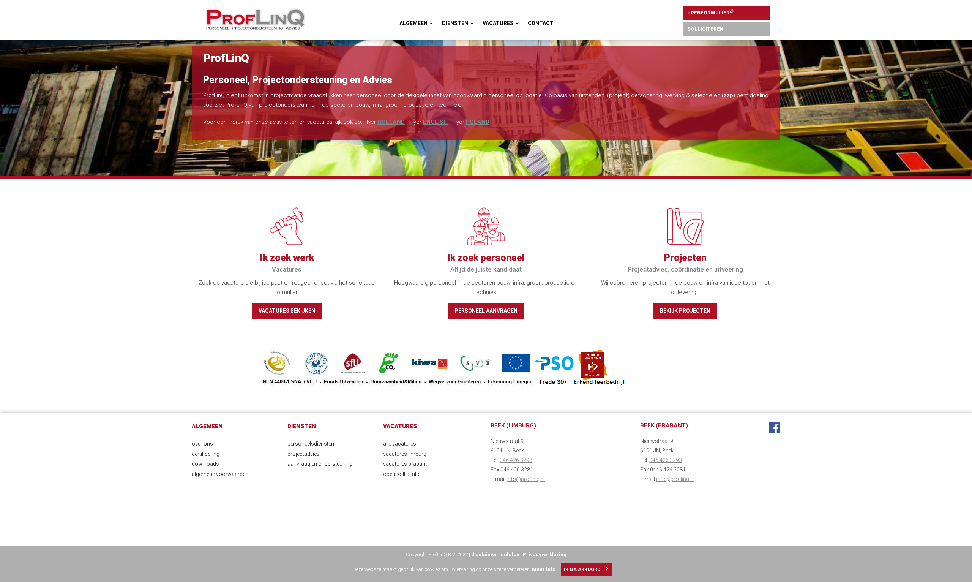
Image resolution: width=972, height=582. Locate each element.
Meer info (543, 569)
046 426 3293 (516, 460)
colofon (510, 554)
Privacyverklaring (544, 554)
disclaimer (484, 554)
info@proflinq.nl (526, 479)
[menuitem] (416, 23)
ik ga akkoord (582, 569)
